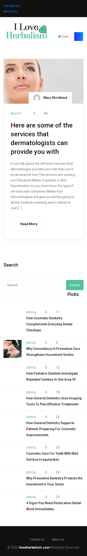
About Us (10, 11)
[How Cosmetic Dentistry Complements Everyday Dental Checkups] (12, 318)
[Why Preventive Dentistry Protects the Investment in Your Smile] (12, 478)
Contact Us (11, 6)
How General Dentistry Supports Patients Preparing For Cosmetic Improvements (51, 429)
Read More (28, 224)
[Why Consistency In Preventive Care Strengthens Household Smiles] (12, 349)
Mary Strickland (55, 97)
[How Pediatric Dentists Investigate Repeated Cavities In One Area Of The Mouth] (12, 374)
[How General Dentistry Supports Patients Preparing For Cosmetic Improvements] (12, 423)
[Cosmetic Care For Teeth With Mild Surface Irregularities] (12, 454)
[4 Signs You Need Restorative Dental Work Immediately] (12, 503)
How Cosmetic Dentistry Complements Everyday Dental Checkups (49, 324)
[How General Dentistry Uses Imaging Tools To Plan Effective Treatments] (12, 398)
